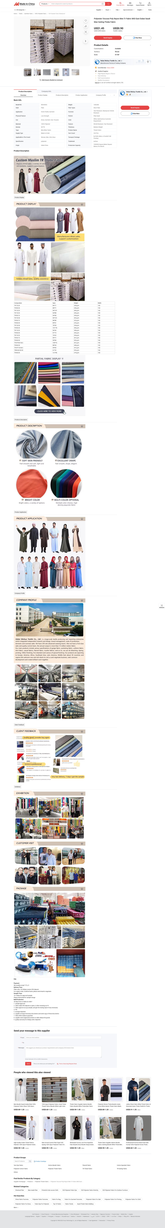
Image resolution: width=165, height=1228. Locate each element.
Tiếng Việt (126, 1216)
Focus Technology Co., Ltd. (70, 1220)
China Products (45, 1214)
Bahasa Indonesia (135, 1216)
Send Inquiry (108, 38)
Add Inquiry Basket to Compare (52, 80)
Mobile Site (124, 1214)
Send (28, 1064)
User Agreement (93, 1220)
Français (57, 1216)
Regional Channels (105, 1214)
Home (15, 13)
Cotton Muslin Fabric (54, 1165)
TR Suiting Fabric (122, 1169)
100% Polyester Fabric (40, 13)
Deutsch (79, 1216)
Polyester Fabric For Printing (113, 1199)
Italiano (73, 1216)
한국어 (98, 1216)
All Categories (20, 10)
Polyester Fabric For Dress (23, 1204)
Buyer (107, 10)
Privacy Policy (110, 1220)
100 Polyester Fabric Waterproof (56, 13)
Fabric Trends (69, 1204)
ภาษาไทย (113, 1216)
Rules (150, 10)
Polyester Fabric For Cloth (133, 1199)
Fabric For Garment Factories (73, 1199)
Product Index (115, 1214)
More (15, 1207)
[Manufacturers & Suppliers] (24, 4)
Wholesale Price (85, 1214)
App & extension (128, 10)
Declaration (102, 1220)
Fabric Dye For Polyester (42, 1204)
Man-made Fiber (33, 1190)
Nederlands (86, 1216)
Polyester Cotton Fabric (21, 1169)
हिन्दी (108, 1216)
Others (16, 1172)
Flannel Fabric (86, 1165)
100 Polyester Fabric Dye (69, 1190)
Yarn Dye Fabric (18, 1165)
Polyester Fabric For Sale (93, 1199)
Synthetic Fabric (28, 13)
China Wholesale (74, 1214)
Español (44, 1216)
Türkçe (119, 1216)
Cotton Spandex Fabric (123, 1165)
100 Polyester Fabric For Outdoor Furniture (115, 1190)
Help (117, 10)
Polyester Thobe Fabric (55, 1169)
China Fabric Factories (22, 1199)
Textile (20, 13)
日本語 (103, 1216)
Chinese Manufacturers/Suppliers (59, 1214)
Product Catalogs (40, 1161)
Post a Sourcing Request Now (67, 1064)
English (38, 1216)
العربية (92, 1216)
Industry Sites (94, 1214)
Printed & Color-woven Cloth (50, 1190)
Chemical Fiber (19, 1190)
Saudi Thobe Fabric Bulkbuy (85, 1204)
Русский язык (65, 1216)
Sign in (149, 5)
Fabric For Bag (56, 1199)
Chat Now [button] (138, 38)
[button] (110, 95)
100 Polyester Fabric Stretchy (89, 1190)
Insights (131, 1214)
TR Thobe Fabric (87, 1169)
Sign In (97, 82)
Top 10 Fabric (57, 1204)
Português (50, 1216)
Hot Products (35, 1214)
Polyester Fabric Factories (40, 1199)
